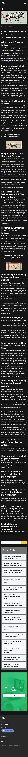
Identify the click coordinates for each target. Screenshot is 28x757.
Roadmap (3, 727)
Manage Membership (6, 721)
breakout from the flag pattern (8, 61)
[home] (3, 3)
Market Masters (5, 422)
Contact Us (3, 741)
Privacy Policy (4, 736)
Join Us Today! (14, 695)
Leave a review (5, 724)
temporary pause (12, 87)
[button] (25, 4)
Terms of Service (4, 739)
